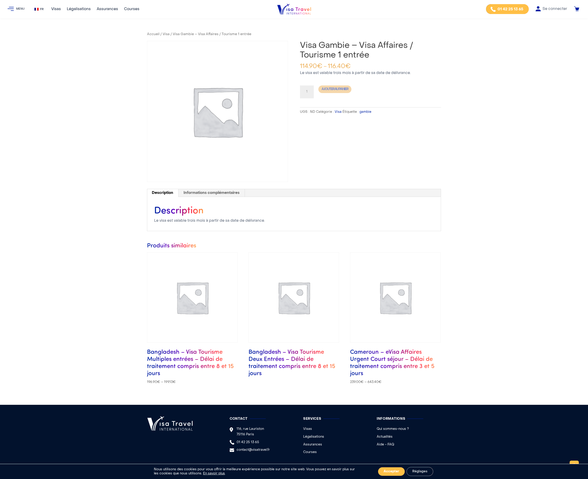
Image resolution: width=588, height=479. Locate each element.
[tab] (162, 193)
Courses (131, 9)
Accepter (391, 471)
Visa (166, 34)
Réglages (419, 471)
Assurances (107, 9)
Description (162, 193)
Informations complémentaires (212, 193)
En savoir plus (214, 473)
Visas (56, 9)
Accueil (153, 34)
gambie (365, 112)
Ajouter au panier (335, 89)
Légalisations (79, 9)
